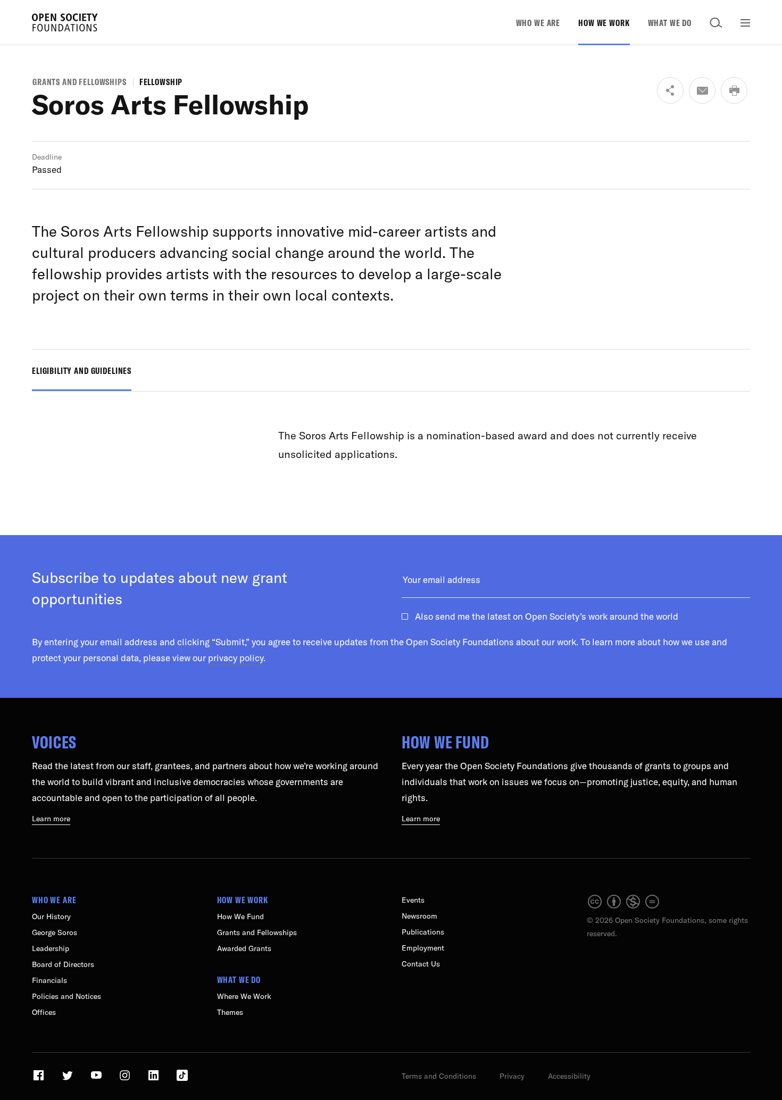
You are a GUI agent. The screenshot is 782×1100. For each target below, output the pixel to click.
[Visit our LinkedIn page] (154, 1079)
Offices (44, 1012)
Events (413, 900)
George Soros (54, 932)
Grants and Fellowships (79, 82)
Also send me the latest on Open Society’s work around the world (546, 616)
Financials (49, 980)
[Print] (734, 90)
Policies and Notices (66, 996)
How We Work (603, 22)
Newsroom (419, 916)
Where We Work (244, 996)
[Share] (670, 90)
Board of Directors (63, 964)
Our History (51, 916)
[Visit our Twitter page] (68, 1079)
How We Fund (445, 742)
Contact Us (421, 964)
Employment (423, 948)
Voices (54, 742)
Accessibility (569, 1076)
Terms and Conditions (439, 1076)
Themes (230, 1012)
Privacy (512, 1076)
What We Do (670, 22)
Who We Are (538, 22)
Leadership (50, 948)
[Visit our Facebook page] (39, 1079)
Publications (423, 932)
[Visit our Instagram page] (126, 1079)
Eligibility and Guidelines (81, 370)
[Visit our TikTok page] (182, 1079)
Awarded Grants (244, 948)
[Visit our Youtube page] (97, 1079)
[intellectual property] (624, 907)
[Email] (702, 90)
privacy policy (235, 657)
